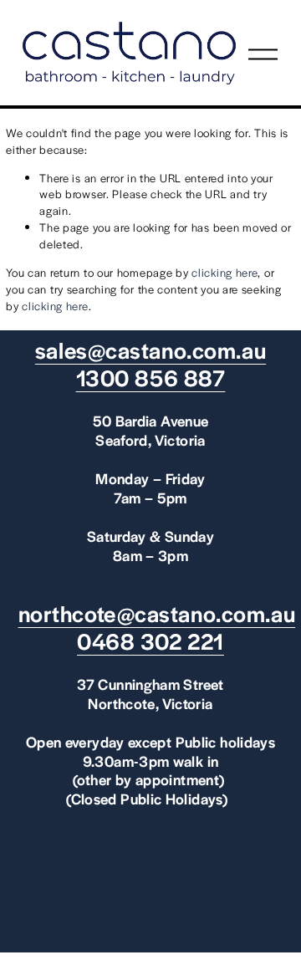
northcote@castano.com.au (157, 613)
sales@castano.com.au (150, 350)
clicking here (224, 272)
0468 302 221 (150, 641)
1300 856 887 (151, 377)
